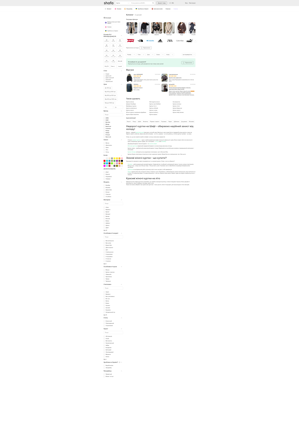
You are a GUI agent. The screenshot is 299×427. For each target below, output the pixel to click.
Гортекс (108, 305)
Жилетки (145, 121)
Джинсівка (109, 190)
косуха (157, 141)
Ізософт (108, 308)
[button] (126, 27)
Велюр (107, 216)
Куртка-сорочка (110, 272)
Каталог (109, 9)
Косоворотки (176, 102)
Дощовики (184, 121)
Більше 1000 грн (109, 103)
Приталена (109, 276)
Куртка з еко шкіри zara (175, 78)
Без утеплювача (110, 296)
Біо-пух (108, 298)
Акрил (107, 292)
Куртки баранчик (177, 108)
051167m (136, 84)
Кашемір (108, 310)
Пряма (107, 279)
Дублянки (176, 121)
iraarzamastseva (173, 74)
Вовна (107, 221)
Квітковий (108, 350)
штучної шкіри (153, 143)
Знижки (119, 9)
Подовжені (109, 176)
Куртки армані (153, 114)
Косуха (107, 192)
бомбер (164, 141)
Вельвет (108, 214)
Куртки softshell (153, 108)
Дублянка (130, 169)
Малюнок (108, 354)
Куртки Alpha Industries (132, 114)
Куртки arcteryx (177, 104)
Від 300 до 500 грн (110, 95)
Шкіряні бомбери (131, 104)
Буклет (107, 212)
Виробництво (109, 365)
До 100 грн (108, 88)
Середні (108, 179)
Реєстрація (192, 3)
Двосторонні (109, 247)
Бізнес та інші (109, 376)
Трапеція (108, 281)
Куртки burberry (153, 112)
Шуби (139, 121)
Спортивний (109, 325)
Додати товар (162, 3)
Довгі (107, 172)
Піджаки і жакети (154, 121)
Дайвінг (108, 223)
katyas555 (171, 84)
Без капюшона (110, 241)
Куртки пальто (130, 110)
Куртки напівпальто (131, 108)
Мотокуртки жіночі (154, 102)
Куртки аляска (130, 102)
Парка (129, 172)
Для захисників (158, 9)
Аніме (107, 338)
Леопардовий (109, 352)
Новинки (168, 9)
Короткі (108, 174)
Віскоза (108, 218)
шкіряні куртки (136, 140)
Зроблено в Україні (143, 9)
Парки (170, 121)
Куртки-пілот (176, 106)
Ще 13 (105, 315)
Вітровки (191, 121)
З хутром (108, 261)
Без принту (109, 341)
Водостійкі (109, 245)
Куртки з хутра (153, 110)
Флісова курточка (132, 146)
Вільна (107, 270)
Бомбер (108, 185)
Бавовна (108, 209)
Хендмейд (129, 9)
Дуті (107, 250)
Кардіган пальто (138, 88)
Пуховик (130, 164)
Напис (107, 356)
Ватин (107, 301)
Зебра (107, 345)
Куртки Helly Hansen (178, 112)
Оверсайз (108, 274)
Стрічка (176, 9)
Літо (107, 150)
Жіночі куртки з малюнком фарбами (136, 112)
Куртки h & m (153, 106)
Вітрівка (108, 187)
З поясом (108, 259)
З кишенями (109, 254)
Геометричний (110, 343)
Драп (107, 227)
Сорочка (108, 194)
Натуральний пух (110, 312)
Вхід (186, 3)
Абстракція (109, 336)
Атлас (107, 207)
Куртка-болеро (132, 152)
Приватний (109, 374)
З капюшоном (109, 252)
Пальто (129, 121)
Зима (107, 147)
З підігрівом (109, 256)
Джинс (108, 225)
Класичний (109, 321)
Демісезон (109, 145)
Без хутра (108, 243)
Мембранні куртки (131, 106)
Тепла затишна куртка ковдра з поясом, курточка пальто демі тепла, (180, 88)
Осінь (107, 152)
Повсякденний (110, 323)
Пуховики (163, 121)
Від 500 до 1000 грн (110, 99)
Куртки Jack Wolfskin (155, 104)
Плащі (134, 121)
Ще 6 (105, 264)
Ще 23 (105, 230)
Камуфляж (108, 347)
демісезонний (140, 132)
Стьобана (108, 196)
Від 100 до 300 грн (110, 91)
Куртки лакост (176, 110)
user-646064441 (138, 74)
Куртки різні (137, 78)
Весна (107, 143)
